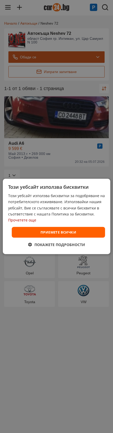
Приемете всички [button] (58, 232)
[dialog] (56, 216)
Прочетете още (22, 220)
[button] (56, 245)
